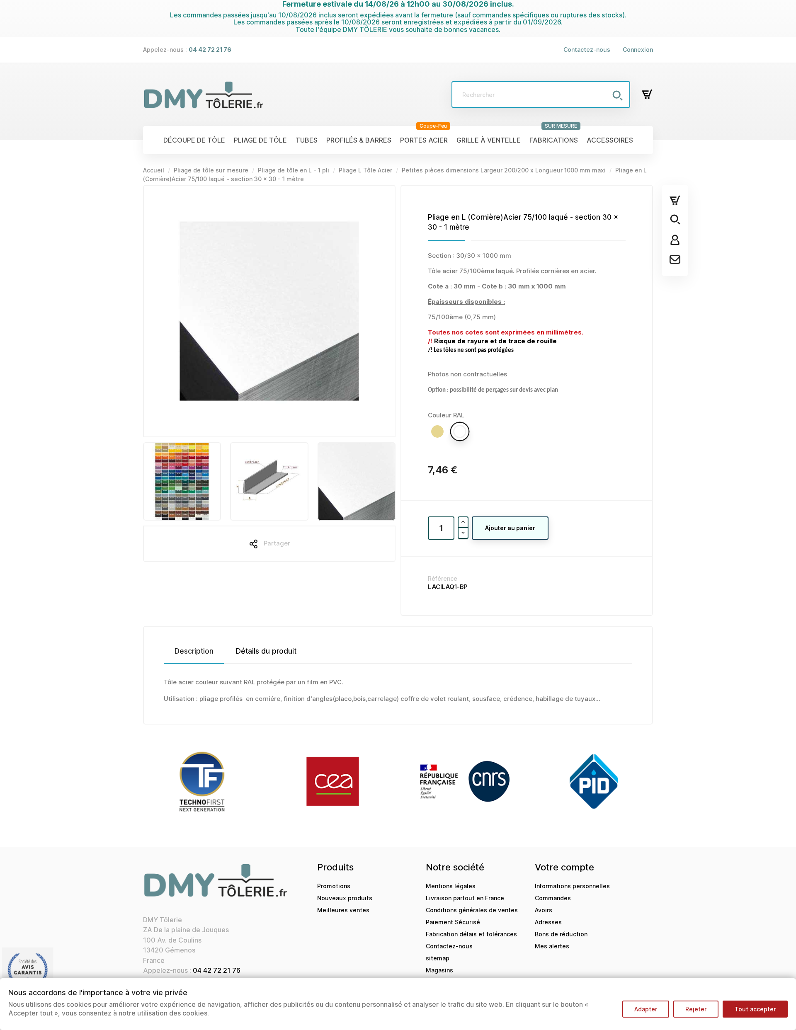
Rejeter (695, 1009)
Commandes (553, 898)
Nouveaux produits (344, 898)
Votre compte (564, 867)
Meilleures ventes (343, 910)
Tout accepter (755, 1009)
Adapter (645, 1009)
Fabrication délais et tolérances (471, 934)
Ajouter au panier (510, 527)
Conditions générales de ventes (472, 910)
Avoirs (543, 910)
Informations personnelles (572, 885)
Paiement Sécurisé (453, 922)
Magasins (439, 970)
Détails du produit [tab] (266, 651)
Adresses (548, 922)
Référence (442, 578)
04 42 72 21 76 (216, 970)
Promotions (333, 885)
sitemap (437, 958)
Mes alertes (552, 946)
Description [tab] (194, 651)
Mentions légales (451, 885)
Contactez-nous (586, 49)
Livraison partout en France (465, 898)
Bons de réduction (561, 934)
